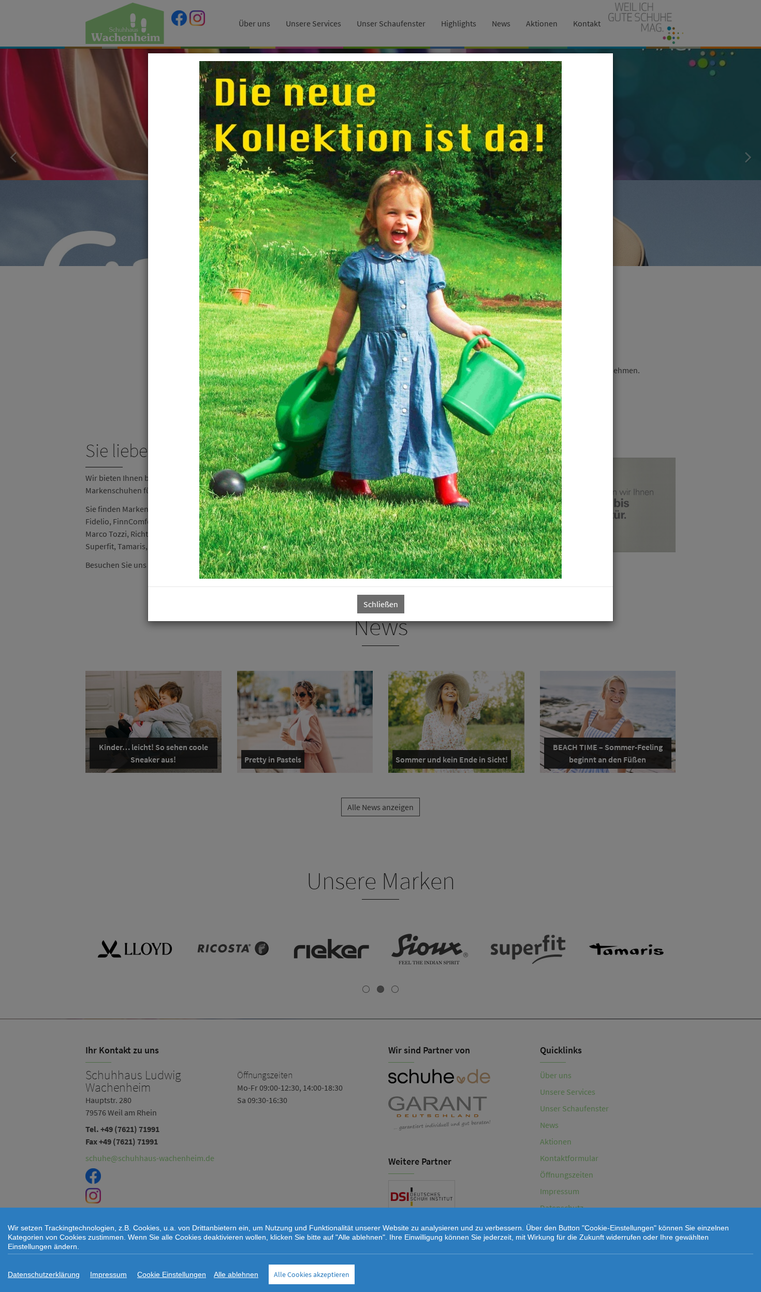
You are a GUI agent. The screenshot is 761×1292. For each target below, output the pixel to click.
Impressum (108, 1274)
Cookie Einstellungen (171, 1274)
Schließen (380, 604)
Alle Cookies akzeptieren (311, 1274)
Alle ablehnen (236, 1274)
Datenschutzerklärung (44, 1274)
